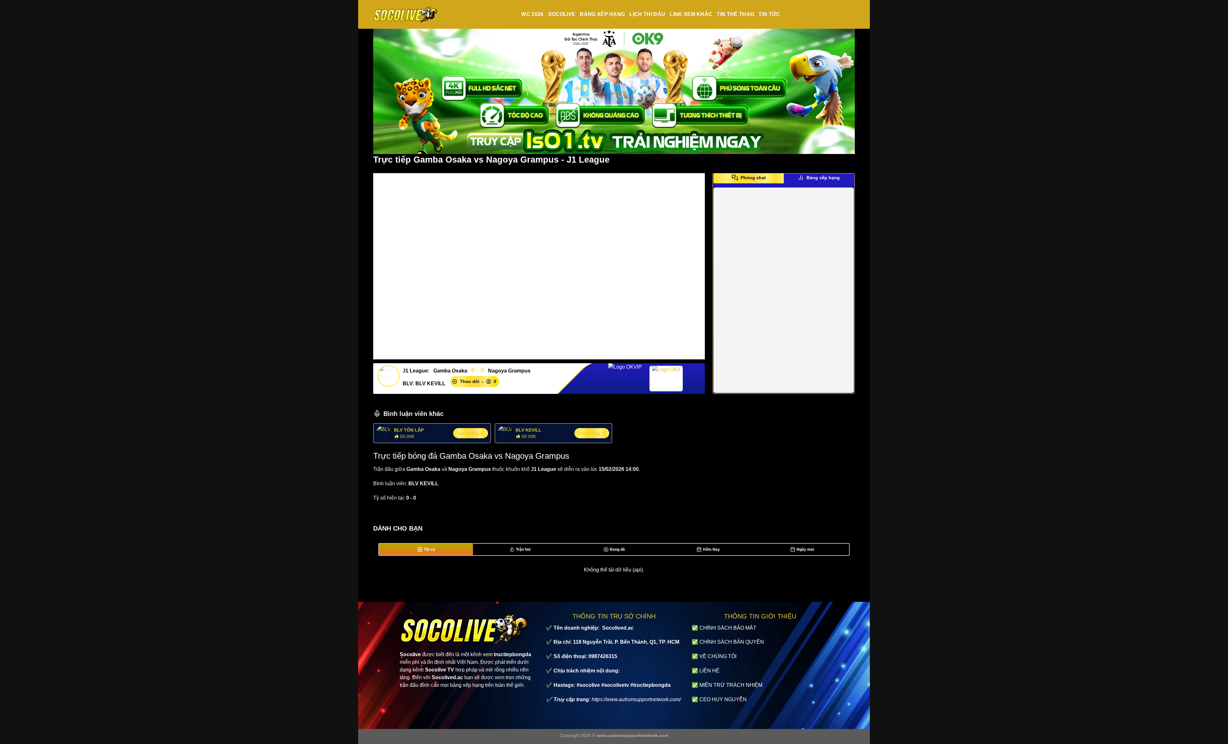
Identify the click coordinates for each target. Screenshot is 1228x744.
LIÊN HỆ (709, 670)
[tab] (748, 177)
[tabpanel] (783, 290)
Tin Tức (769, 14)
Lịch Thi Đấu (647, 14)
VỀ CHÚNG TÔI (717, 656)
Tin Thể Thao (735, 14)
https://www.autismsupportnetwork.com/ (636, 699)
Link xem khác (691, 14)
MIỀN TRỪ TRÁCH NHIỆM (730, 685)
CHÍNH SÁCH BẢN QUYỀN (731, 642)
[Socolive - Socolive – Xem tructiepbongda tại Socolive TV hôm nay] (405, 14)
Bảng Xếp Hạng (602, 14)
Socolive (562, 14)
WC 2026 (532, 14)
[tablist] (783, 180)
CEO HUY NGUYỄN (723, 699)
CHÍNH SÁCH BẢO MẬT (727, 628)
